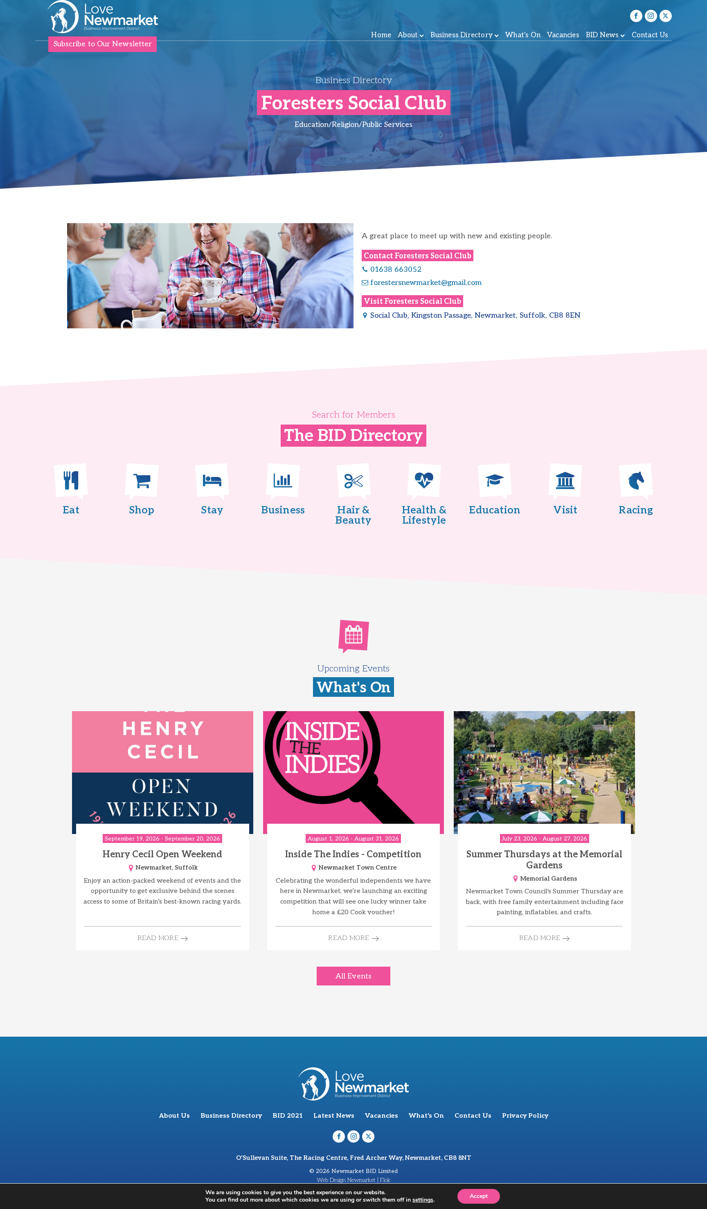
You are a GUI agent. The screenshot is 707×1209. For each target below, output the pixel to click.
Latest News (333, 1116)
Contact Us (650, 35)
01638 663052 (395, 269)
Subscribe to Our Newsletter (103, 44)
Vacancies (563, 35)
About (408, 35)
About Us (174, 1116)
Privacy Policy (525, 1116)
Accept (479, 1196)
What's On (522, 35)
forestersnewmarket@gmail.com (426, 282)
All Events (353, 976)
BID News (602, 35)
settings (422, 1200)
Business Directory (461, 35)
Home (381, 35)
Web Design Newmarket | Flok (354, 1180)
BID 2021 (287, 1116)
